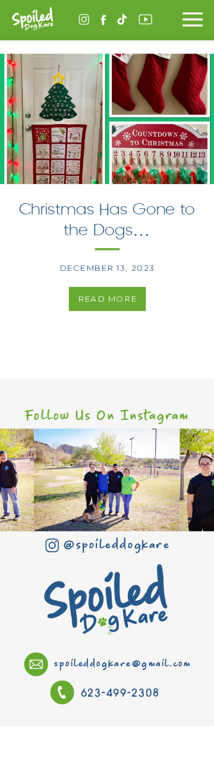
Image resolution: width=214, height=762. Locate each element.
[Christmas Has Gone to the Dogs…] (107, 119)
